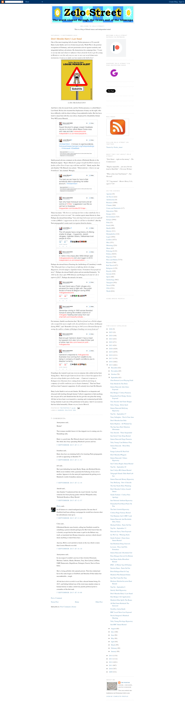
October (114, 374)
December (114, 367)
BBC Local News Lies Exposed (121, 612)
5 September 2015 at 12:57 (69, 500)
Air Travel (109, 197)
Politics (68, 410)
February (114, 648)
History (108, 231)
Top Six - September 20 (118, 467)
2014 (111, 655)
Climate (109, 205)
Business (109, 202)
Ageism (109, 194)
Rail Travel (110, 265)
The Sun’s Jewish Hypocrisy (119, 509)
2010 (111, 668)
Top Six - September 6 (117, 587)
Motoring (109, 245)
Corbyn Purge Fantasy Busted (120, 512)
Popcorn (109, 257)
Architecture (110, 199)
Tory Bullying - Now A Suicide (121, 482)
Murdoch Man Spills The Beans (121, 600)
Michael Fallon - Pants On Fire (120, 525)
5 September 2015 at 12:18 (69, 483)
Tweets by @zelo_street (114, 147)
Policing (109, 251)
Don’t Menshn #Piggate (118, 455)
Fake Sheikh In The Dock (119, 383)
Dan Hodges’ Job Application (120, 597)
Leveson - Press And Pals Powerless (118, 548)
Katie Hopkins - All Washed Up (121, 424)
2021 (111, 345)
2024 (111, 335)
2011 (111, 665)
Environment (110, 217)
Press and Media (111, 259)
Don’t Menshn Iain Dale (118, 420)
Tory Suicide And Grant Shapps (121, 401)
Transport (109, 282)
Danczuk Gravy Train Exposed (120, 531)
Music (108, 248)
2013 (111, 659)
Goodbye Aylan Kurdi (117, 609)
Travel (108, 285)
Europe (61, 410)
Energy (108, 214)
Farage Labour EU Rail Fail (119, 451)
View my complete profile (117, 696)
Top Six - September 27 (118, 414)
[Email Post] (78, 408)
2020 (111, 348)
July (112, 632)
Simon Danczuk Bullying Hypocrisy (119, 409)
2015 (111, 365)
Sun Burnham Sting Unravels (120, 543)
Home (77, 602)
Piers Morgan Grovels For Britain (121, 556)
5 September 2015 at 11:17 (69, 445)
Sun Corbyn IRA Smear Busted (120, 470)
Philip (59, 506)
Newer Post (55, 602)
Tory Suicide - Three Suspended (121, 432)
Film (107, 222)
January (114, 651)
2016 (111, 361)
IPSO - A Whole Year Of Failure (121, 565)
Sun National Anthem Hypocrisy (121, 500)
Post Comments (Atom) (68, 607)
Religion (109, 268)
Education (109, 211)
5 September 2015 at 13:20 (69, 518)
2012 (111, 662)
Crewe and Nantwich (113, 208)
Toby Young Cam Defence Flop (121, 442)
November (114, 371)
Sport (108, 277)
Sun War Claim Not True (118, 578)
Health (108, 228)
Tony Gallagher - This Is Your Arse (122, 417)
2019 (111, 352)
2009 (111, 672)
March (113, 645)
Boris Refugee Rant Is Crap (119, 571)
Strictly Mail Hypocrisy (118, 590)
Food (108, 225)
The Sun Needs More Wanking (120, 486)
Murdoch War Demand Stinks (120, 574)
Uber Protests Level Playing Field (121, 380)
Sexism (108, 274)
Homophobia (110, 234)
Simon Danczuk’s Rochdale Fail (121, 553)
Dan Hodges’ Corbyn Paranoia (120, 392)
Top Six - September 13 (118, 528)
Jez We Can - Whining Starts (120, 535)
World (108, 291)
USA (74, 410)
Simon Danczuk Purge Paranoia (121, 439)
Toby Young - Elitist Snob (119, 405)
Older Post (99, 602)
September (115, 377)
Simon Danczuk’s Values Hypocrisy (118, 459)
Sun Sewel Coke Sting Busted (120, 436)
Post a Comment (56, 598)
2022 (111, 342)
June (113, 635)
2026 (111, 329)
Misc (108, 242)
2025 (111, 332)
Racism (108, 262)
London (109, 239)
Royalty (109, 271)
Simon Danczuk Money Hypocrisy (122, 479)
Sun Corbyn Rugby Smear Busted (121, 463)
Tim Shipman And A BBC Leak (121, 516)
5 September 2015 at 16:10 (69, 548)
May (113, 638)
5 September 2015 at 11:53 (69, 460)
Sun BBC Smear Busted (118, 624)
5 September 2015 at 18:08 (69, 592)
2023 (111, 339)
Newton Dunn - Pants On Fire (120, 568)
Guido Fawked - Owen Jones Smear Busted (120, 539)
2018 (111, 355)
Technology (110, 279)
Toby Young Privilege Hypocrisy (121, 621)
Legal (108, 237)
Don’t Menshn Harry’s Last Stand (121, 593)
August (113, 628)
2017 (111, 358)
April (113, 641)
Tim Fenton (125, 682)
